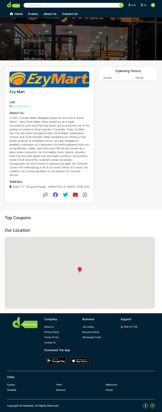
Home (18, 14)
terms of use (51, 337)
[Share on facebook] (55, 195)
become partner (90, 332)
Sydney (11, 384)
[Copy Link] (45, 195)
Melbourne (111, 384)
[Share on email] (75, 195)
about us (49, 326)
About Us (50, 14)
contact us (50, 342)
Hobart (109, 390)
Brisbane (60, 390)
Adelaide (11, 390)
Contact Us (70, 14)
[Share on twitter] (65, 195)
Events (33, 14)
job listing (88, 326)
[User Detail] (153, 5)
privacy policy (51, 332)
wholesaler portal (91, 337)
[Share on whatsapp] (85, 195)
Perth (59, 384)
